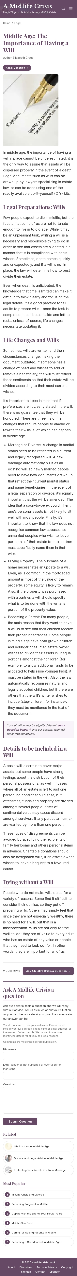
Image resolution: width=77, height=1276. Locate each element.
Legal (17, 23)
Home (6, 23)
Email (32, 1066)
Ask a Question (15, 67)
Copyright (67, 1267)
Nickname (9, 1049)
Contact (40, 1271)
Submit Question (20, 1121)
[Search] (63, 9)
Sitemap (26, 1271)
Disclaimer (26, 1267)
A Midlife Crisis (27, 6)
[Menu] (71, 9)
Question (9, 1084)
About (11, 1267)
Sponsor (55, 1271)
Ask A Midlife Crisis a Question (46, 970)
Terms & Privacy (47, 1267)
